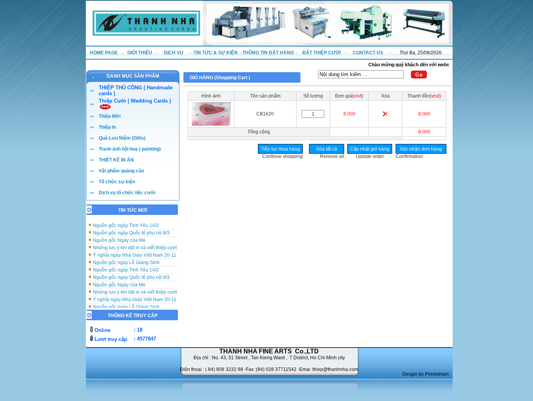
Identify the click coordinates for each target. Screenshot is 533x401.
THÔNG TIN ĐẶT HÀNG (268, 52)
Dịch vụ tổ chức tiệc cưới (127, 192)
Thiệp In (107, 127)
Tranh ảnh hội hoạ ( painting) (130, 149)
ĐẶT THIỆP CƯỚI (321, 52)
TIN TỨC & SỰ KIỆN (216, 52)
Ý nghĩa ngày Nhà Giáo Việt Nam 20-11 (134, 251)
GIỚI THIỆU (139, 52)
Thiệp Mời (110, 116)
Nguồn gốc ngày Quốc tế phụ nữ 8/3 (131, 229)
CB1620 (265, 114)
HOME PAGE (104, 52)
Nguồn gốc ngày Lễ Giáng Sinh (126, 258)
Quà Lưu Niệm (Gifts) (122, 138)
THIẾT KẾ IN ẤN (116, 160)
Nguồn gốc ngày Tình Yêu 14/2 (126, 266)
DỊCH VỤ (173, 52)
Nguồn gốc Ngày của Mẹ (119, 236)
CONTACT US (368, 52)
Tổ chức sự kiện (117, 182)
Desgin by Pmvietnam (425, 374)
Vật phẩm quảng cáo (121, 171)
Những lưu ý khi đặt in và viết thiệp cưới (135, 244)
